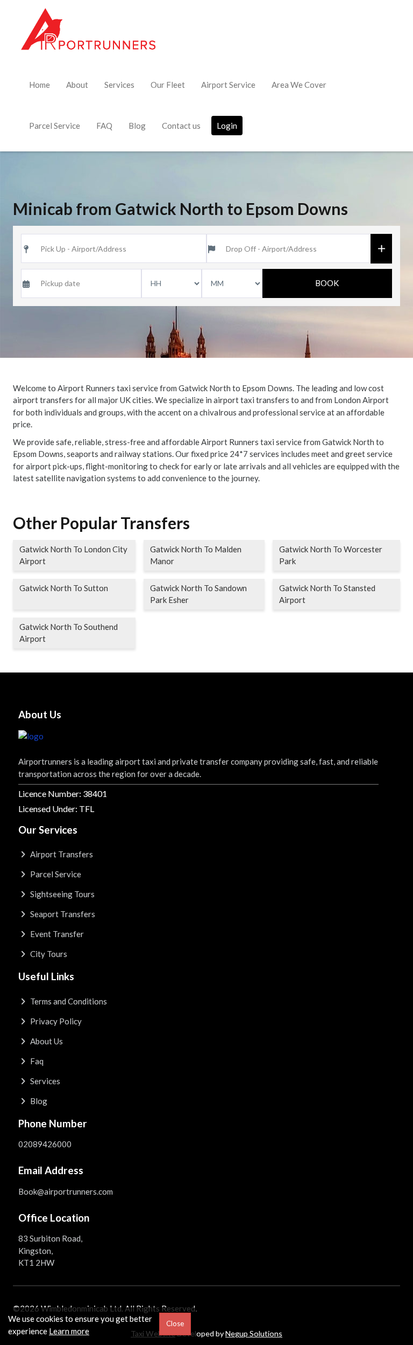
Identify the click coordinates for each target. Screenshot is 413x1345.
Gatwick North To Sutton (63, 588)
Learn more (69, 1331)
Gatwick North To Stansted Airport (327, 594)
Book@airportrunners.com (65, 1191)
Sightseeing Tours (62, 894)
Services (119, 84)
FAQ (104, 125)
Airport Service (228, 84)
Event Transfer (56, 934)
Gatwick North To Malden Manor (195, 555)
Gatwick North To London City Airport (73, 555)
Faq (36, 1061)
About (77, 84)
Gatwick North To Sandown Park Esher (198, 594)
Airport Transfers (61, 854)
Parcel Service (54, 125)
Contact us (181, 125)
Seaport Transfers (62, 914)
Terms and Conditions (68, 1001)
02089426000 (45, 1144)
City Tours (48, 954)
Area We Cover (299, 84)
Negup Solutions (253, 1333)
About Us (46, 1041)
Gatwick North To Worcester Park (330, 555)
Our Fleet (168, 84)
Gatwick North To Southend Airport (68, 633)
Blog (137, 125)
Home (39, 84)
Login (227, 125)
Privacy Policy (55, 1021)
